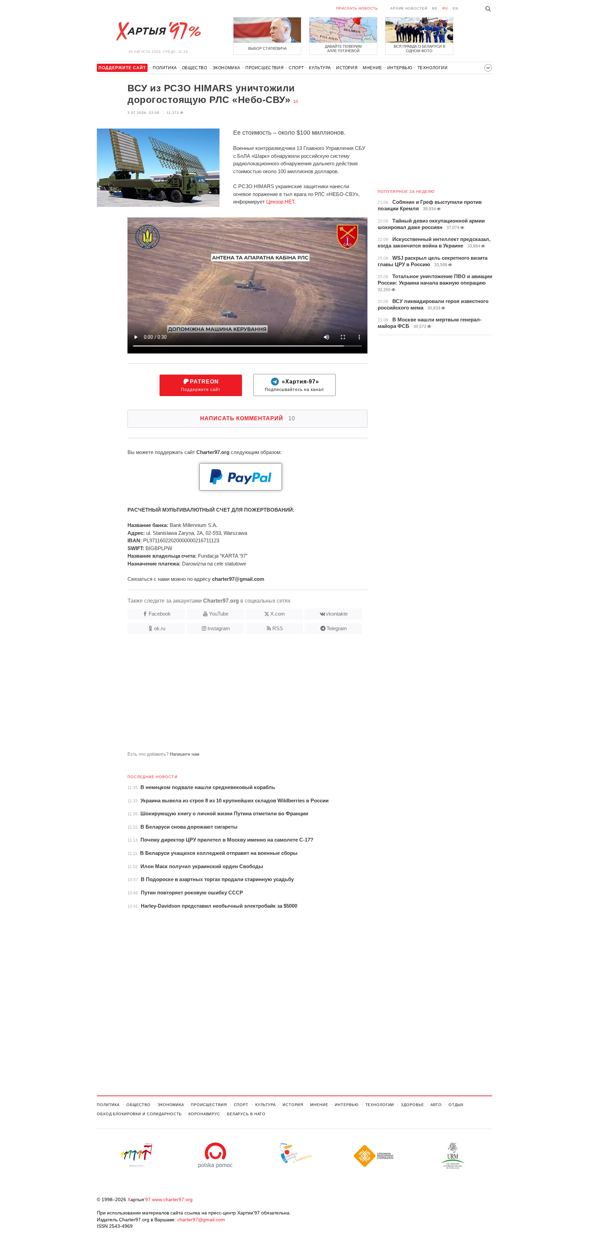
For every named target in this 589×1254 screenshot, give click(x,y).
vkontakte (337, 614)
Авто (436, 1105)
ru (445, 8)
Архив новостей (408, 8)
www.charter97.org (172, 1199)
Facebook (160, 614)
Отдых (456, 1105)
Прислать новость (357, 8)
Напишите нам (184, 754)
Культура (320, 67)
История (347, 67)
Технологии (433, 67)
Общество (194, 67)
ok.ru (159, 628)
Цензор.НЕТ (280, 202)
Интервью (399, 67)
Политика (165, 67)
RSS (277, 628)
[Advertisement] (232, 695)
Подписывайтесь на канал (294, 385)
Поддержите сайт (201, 385)
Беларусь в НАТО (246, 1114)
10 (295, 101)
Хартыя (158, 31)
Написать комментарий (247, 418)
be (435, 8)
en (455, 8)
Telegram (337, 628)
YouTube (218, 614)
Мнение (372, 67)
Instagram (219, 628)
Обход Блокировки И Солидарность (139, 1114)
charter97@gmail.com (201, 1219)
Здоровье (412, 1105)
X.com (277, 614)
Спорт (296, 67)
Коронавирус (204, 1114)
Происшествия (264, 67)
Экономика (226, 67)
